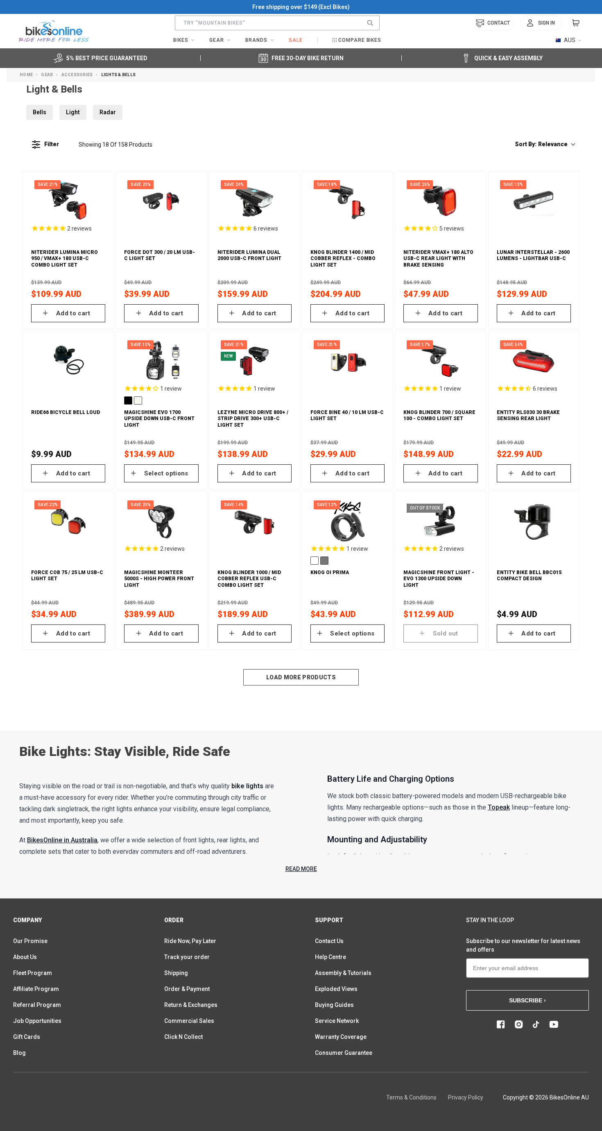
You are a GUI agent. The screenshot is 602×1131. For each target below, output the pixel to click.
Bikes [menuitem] (180, 40)
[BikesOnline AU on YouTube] (553, 1024)
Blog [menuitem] (19, 1053)
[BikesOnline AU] (54, 31)
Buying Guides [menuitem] (334, 1005)
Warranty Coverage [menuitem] (341, 1037)
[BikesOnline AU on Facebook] (501, 1024)
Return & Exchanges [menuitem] (190, 1005)
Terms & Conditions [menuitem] (411, 1097)
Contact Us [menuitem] (329, 941)
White (138, 400)
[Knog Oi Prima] (347, 521)
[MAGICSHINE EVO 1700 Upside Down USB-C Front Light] (161, 361)
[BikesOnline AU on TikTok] (536, 1024)
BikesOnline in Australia (62, 840)
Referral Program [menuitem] (37, 1005)
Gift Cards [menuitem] (26, 1037)
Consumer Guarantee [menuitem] (343, 1053)
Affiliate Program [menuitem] (36, 989)
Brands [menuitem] (256, 40)
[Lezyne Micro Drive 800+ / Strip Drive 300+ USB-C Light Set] (254, 361)
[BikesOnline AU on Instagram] (519, 1024)
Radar (108, 112)
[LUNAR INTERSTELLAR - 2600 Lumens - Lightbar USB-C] (534, 201)
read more (301, 869)
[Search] (370, 23)
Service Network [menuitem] (337, 1021)
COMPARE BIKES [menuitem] (359, 40)
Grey (324, 560)
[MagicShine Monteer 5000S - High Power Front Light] (161, 521)
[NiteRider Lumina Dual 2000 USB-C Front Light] (254, 201)
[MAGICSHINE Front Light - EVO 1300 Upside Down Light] (440, 521)
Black (128, 400)
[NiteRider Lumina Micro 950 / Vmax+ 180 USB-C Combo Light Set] (68, 201)
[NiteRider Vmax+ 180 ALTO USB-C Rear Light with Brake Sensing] (440, 201)
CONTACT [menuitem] (498, 23)
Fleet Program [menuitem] (32, 973)
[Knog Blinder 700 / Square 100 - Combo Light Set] (440, 361)
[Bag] (575, 23)
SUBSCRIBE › (527, 1000)
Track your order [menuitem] (187, 957)
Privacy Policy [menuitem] (465, 1097)
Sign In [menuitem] (546, 23)
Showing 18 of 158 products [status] (115, 144)
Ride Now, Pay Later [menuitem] (190, 941)
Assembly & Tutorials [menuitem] (343, 973)
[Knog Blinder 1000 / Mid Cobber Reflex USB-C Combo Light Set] (254, 521)
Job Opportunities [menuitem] (37, 1021)
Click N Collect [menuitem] (183, 1037)
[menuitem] (541, 23)
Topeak (499, 807)
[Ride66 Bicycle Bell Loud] (68, 361)
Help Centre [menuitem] (330, 957)
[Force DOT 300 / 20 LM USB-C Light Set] (161, 201)
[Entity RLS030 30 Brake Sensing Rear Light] (534, 361)
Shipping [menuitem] (176, 973)
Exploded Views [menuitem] (336, 989)
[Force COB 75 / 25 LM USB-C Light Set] (68, 521)
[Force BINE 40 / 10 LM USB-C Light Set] (347, 361)
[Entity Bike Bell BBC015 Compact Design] (534, 521)
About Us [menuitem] (25, 957)
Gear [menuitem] (216, 40)
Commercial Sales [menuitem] (189, 1021)
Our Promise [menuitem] (30, 941)
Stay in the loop (490, 920)
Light (73, 112)
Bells (39, 112)
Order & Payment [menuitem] (187, 989)
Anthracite (314, 560)
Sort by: (541, 144)
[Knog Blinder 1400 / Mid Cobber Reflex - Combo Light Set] (347, 201)
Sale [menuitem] (296, 40)
